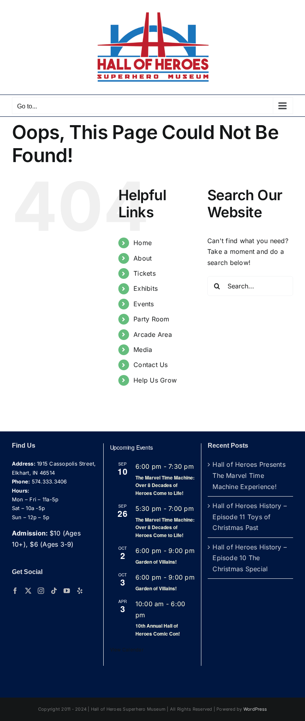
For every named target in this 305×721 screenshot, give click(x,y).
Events (143, 304)
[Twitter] (28, 591)
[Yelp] (80, 591)
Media (142, 350)
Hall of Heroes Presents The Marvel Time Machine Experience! (249, 475)
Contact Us (150, 365)
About (142, 258)
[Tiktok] (54, 591)
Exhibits (145, 288)
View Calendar (126, 649)
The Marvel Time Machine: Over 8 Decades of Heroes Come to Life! (165, 485)
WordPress (255, 709)
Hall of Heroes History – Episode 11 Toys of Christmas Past (249, 517)
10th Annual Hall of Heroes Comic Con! (157, 629)
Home (142, 243)
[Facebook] (15, 591)
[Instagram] (41, 591)
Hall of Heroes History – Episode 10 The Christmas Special (249, 558)
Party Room (151, 319)
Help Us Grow (155, 380)
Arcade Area (152, 334)
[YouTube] (67, 591)
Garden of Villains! (156, 561)
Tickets (144, 273)
